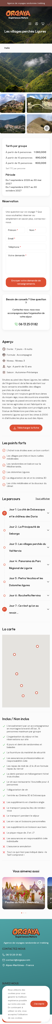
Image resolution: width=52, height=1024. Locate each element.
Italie (7, 47)
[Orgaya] (18, 14)
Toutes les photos (47, 128)
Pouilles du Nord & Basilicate (22, 902)
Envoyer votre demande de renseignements (26, 282)
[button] (21, 912)
